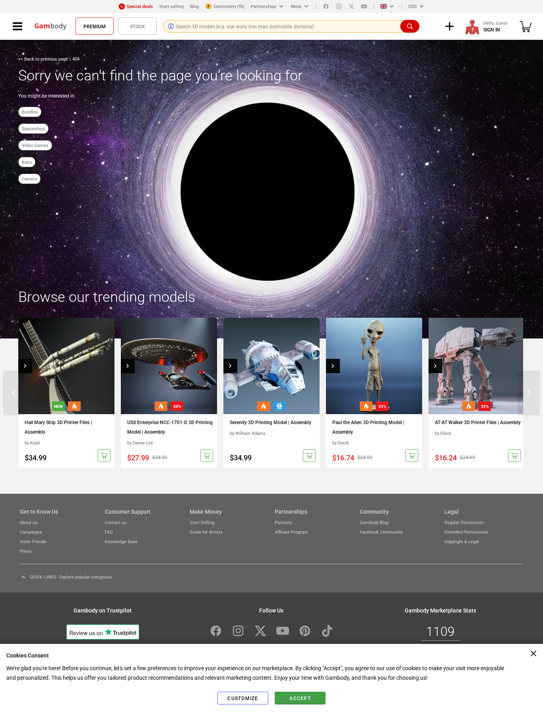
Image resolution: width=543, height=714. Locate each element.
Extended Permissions (466, 532)
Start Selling (202, 522)
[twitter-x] (260, 630)
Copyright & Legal (461, 541)
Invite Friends (33, 541)
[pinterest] (305, 630)
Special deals (139, 6)
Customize (242, 698)
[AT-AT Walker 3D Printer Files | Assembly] (477, 366)
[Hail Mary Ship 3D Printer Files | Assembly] (66, 366)
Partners (283, 522)
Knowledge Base (121, 541)
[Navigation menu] (17, 26)
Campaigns (31, 532)
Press (25, 551)
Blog (194, 6)
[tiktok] (327, 630)
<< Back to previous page (43, 59)
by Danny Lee (140, 442)
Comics (29, 178)
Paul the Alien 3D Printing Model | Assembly (368, 427)
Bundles (30, 112)
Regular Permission (463, 522)
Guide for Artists (206, 532)
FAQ (109, 532)
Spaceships (33, 128)
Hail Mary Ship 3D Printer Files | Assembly (58, 427)
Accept (300, 698)
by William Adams (248, 433)
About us (28, 522)
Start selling (171, 6)
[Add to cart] (104, 455)
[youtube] (364, 6)
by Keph (32, 442)
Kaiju (27, 162)
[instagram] (338, 6)
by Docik (340, 442)
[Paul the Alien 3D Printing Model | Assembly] (374, 366)
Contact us (115, 522)
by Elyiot (443, 433)
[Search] (409, 26)
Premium (94, 26)
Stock (137, 26)
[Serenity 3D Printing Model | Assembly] (271, 366)
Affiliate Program (291, 532)
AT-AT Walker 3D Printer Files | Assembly (478, 422)
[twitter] (351, 6)
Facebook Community (381, 532)
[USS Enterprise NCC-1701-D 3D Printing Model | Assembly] (169, 366)
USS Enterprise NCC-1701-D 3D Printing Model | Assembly (170, 427)
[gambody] (50, 26)
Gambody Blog (374, 522)
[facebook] (326, 6)
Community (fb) (228, 6)
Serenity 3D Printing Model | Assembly (270, 422)
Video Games (35, 145)
